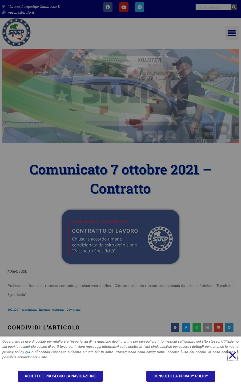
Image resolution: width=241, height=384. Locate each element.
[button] (232, 355)
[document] (120, 192)
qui (27, 352)
